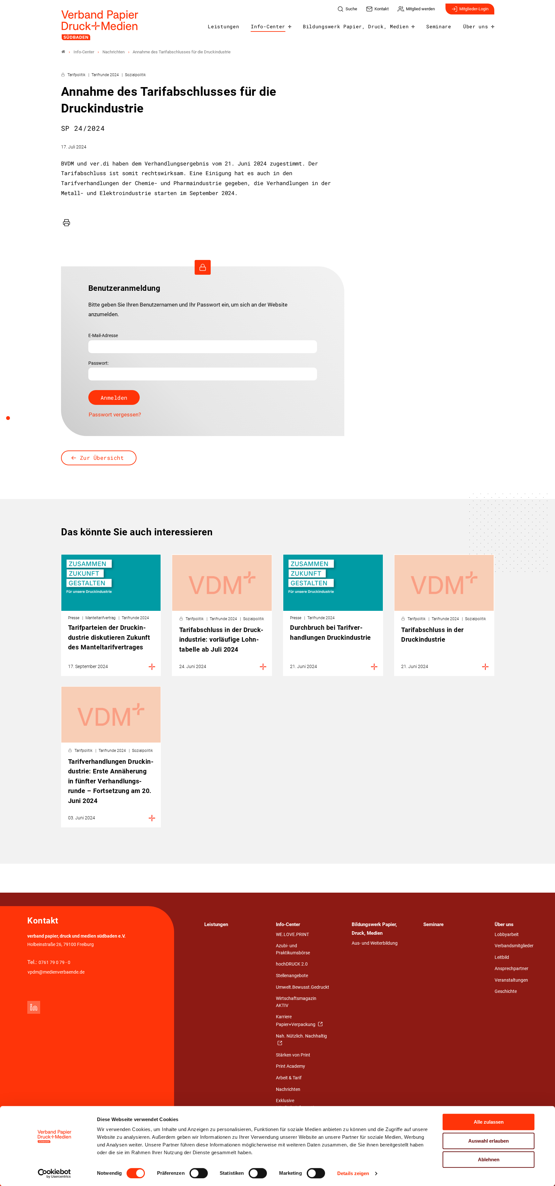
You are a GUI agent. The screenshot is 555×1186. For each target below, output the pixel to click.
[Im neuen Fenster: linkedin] (33, 1007)
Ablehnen (488, 1159)
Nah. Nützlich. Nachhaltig (301, 1036)
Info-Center (268, 26)
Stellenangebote (292, 975)
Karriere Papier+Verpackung (296, 1020)
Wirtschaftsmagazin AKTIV (296, 1002)
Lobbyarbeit (507, 934)
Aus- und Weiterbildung (375, 943)
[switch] (198, 1173)
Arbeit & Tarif (289, 1078)
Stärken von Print (293, 1055)
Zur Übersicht (102, 457)
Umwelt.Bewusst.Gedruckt (302, 987)
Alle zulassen (489, 1122)
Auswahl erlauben (488, 1141)
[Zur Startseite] (100, 25)
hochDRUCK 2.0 (292, 964)
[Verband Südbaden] (63, 52)
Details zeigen (353, 1173)
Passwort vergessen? (115, 414)
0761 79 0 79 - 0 (54, 962)
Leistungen (223, 26)
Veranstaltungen (511, 980)
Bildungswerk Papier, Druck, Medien (356, 26)
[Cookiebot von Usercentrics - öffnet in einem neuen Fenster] (54, 1173)
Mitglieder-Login (474, 8)
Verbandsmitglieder (514, 946)
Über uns (475, 26)
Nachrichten (288, 1089)
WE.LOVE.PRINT (292, 934)
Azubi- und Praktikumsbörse (293, 949)
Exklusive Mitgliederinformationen (300, 1104)
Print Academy (290, 1066)
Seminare (438, 26)
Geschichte (506, 991)
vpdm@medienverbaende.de (56, 972)
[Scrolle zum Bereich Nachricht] (11, 420)
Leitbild (502, 957)
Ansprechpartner (511, 968)
